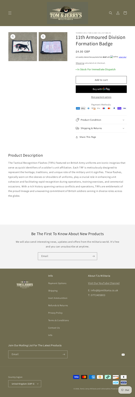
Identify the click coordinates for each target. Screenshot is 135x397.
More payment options (101, 97)
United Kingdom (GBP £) (23, 383)
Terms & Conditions (58, 320)
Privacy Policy (55, 312)
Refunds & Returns (58, 305)
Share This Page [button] (88, 136)
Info (50, 335)
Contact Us (54, 327)
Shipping (80, 63)
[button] (10, 13)
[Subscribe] (93, 256)
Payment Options (57, 283)
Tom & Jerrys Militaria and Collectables (95, 389)
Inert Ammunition (58, 298)
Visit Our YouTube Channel (104, 283)
